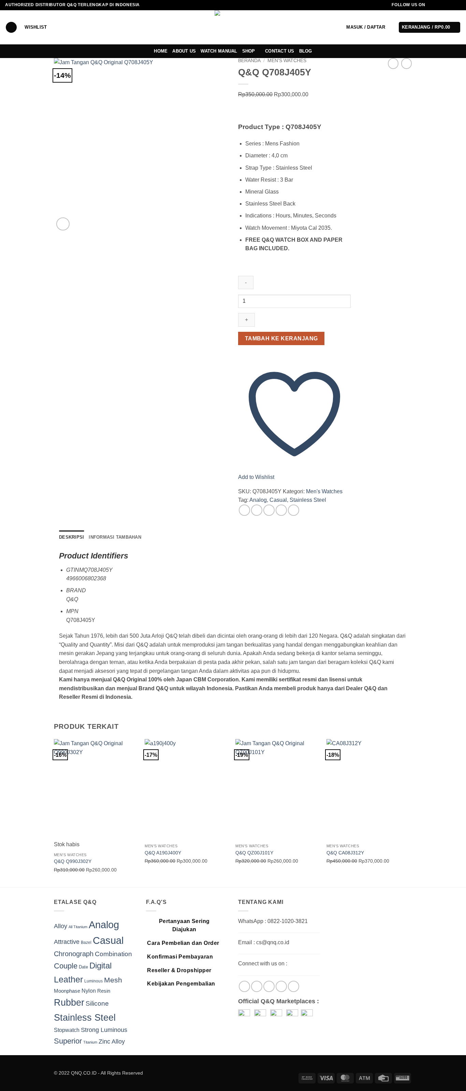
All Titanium (78, 927)
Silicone (97, 1003)
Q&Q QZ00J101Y (254, 852)
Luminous (93, 981)
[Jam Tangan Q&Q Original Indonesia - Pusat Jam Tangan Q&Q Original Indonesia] (233, 27)
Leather (68, 979)
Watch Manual (219, 51)
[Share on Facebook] (244, 510)
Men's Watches (286, 60)
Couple (65, 966)
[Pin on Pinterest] (281, 510)
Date (83, 966)
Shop (248, 51)
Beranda (249, 60)
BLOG (305, 51)
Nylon (89, 991)
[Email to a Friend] (269, 510)
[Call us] (457, 5)
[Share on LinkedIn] (293, 510)
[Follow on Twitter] (444, 5)
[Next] (410, 812)
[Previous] (54, 812)
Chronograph (73, 954)
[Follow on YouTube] (293, 986)
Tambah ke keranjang (281, 338)
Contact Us (279, 51)
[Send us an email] (451, 5)
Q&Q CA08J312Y (345, 852)
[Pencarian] (11, 27)
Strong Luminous (104, 1029)
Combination (113, 954)
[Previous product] (406, 63)
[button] (365, 27)
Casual (278, 500)
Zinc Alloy (112, 1041)
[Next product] (393, 63)
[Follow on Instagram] (438, 5)
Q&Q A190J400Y (163, 852)
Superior (68, 1041)
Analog (258, 500)
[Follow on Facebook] (431, 5)
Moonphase (67, 991)
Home (161, 51)
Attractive (66, 941)
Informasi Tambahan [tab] (115, 537)
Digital (100, 965)
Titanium (90, 1042)
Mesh (113, 980)
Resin (103, 991)
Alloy (60, 926)
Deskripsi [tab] (71, 537)
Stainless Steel (308, 500)
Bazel (86, 942)
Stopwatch (66, 1030)
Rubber (69, 1002)
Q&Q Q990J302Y (72, 861)
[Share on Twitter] (256, 510)
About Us (184, 51)
